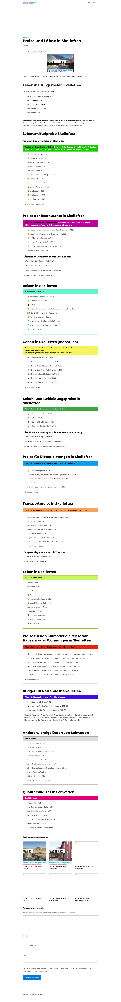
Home (25, 52)
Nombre (26, 936)
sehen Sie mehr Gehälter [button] (33, 387)
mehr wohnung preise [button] (33, 679)
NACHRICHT (92, 3)
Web (24, 956)
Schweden (26, 37)
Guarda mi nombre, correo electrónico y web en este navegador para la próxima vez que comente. (57, 970)
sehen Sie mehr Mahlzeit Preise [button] (35, 204)
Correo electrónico (31, 946)
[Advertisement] (56, 19)
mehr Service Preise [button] (32, 492)
